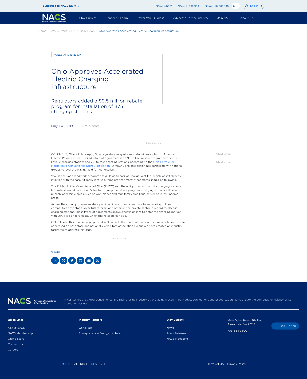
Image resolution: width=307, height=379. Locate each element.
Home (42, 31)
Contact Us (15, 344)
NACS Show (164, 5)
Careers (13, 349)
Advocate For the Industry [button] (190, 18)
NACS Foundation (217, 5)
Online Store (16, 338)
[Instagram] (80, 260)
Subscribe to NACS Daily (59, 5)
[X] (63, 260)
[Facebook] (72, 260)
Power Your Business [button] (150, 18)
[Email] (89, 260)
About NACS (16, 327)
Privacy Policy (236, 364)
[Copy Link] (97, 260)
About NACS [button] (248, 18)
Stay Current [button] (87, 18)
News (170, 327)
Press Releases (176, 333)
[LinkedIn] (55, 260)
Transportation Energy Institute (100, 333)
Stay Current (58, 31)
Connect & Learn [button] (116, 18)
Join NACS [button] (224, 18)
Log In (254, 5)
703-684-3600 (237, 330)
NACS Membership (20, 333)
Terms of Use (216, 364)
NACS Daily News (82, 31)
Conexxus (85, 327)
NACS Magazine (188, 5)
